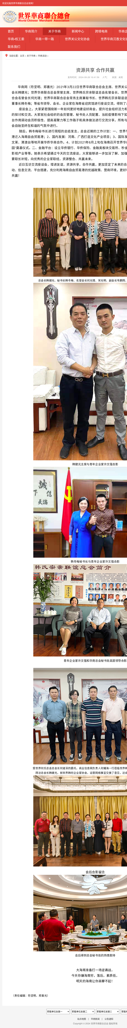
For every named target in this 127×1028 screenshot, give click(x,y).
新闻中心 (78, 31)
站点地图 (81, 1018)
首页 (11, 31)
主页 (22, 55)
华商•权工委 (16, 39)
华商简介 (31, 31)
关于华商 (54, 31)
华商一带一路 (44, 39)
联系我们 (14, 46)
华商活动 (42, 55)
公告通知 (109, 1018)
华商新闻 (95, 1018)
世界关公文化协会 (77, 39)
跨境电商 (101, 31)
